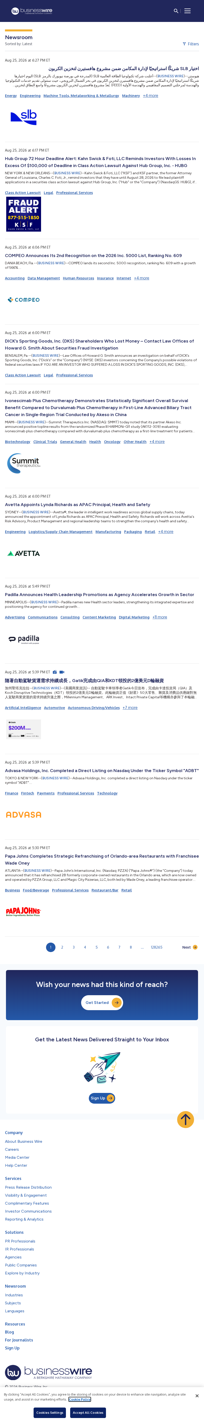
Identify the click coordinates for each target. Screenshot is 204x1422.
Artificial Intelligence (23, 708)
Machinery (131, 95)
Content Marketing (99, 617)
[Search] (176, 11)
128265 (156, 947)
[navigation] (188, 11)
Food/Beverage (36, 890)
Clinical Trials (45, 442)
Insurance (105, 278)
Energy (11, 95)
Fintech (27, 793)
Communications (42, 617)
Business (12, 890)
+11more (160, 617)
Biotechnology (17, 442)
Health (95, 442)
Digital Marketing (134, 617)
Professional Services (74, 192)
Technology (107, 793)
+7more (130, 707)
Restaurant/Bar (105, 890)
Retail (150, 532)
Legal (48, 192)
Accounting (15, 278)
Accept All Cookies (88, 1413)
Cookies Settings (49, 1413)
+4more (150, 95)
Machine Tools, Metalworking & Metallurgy (81, 95)
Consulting (70, 617)
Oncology (112, 442)
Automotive (54, 708)
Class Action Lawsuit (23, 192)
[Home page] (31, 11)
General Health (73, 442)
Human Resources (78, 278)
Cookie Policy (80, 1399)
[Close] (197, 1396)
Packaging (133, 532)
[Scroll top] (185, 1119)
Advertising (15, 617)
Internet (124, 278)
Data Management (44, 278)
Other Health (135, 442)
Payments (45, 793)
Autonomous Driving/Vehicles (94, 708)
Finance (11, 793)
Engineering (30, 95)
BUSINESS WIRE (170, 76)
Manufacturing (108, 532)
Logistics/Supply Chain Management (61, 532)
